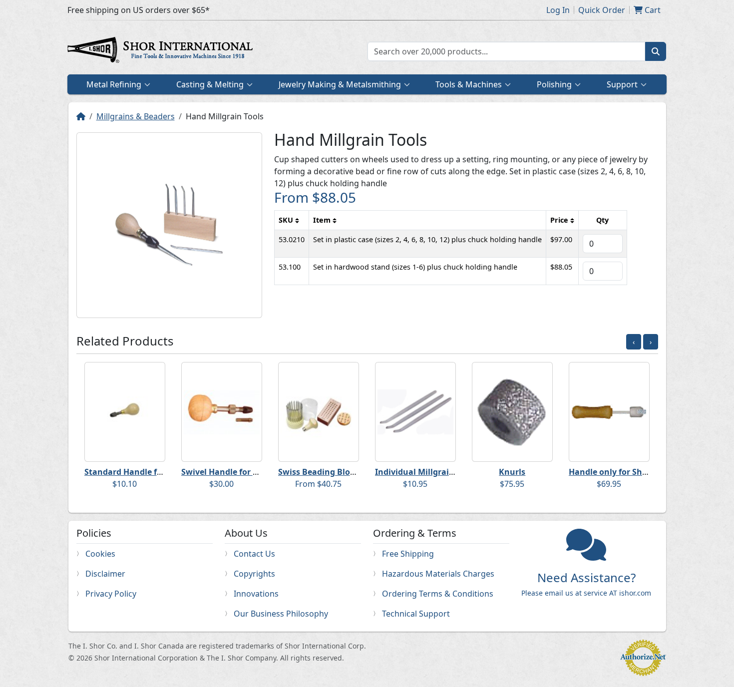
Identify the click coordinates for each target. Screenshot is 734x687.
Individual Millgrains (416, 471)
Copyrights (254, 573)
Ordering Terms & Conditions (437, 593)
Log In (558, 9)
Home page (162, 51)
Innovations (256, 593)
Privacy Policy (110, 593)
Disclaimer (105, 573)
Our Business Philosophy (281, 613)
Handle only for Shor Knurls (624, 471)
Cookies (100, 553)
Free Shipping (408, 553)
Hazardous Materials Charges (438, 573)
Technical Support (416, 613)
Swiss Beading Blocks (320, 471)
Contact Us (254, 553)
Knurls (512, 471)
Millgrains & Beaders (135, 116)
